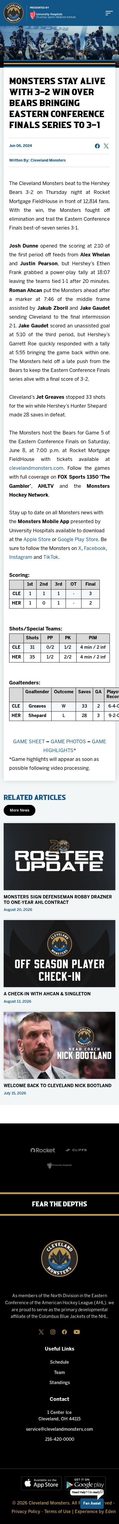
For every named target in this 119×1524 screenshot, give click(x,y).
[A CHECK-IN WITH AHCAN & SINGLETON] (60, 953)
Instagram (20, 557)
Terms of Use (57, 1512)
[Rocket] (43, 1150)
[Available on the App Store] (41, 1483)
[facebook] (64, 1332)
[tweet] (106, 146)
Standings (59, 1383)
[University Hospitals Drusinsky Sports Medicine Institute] (53, 15)
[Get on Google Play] (85, 1483)
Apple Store (37, 539)
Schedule (59, 1363)
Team (59, 1373)
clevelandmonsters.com (36, 468)
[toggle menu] (109, 13)
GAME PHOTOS (68, 742)
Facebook (95, 548)
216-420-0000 (59, 1440)
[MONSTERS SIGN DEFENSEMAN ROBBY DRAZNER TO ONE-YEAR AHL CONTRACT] (60, 856)
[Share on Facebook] (97, 146)
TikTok (50, 557)
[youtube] (76, 1332)
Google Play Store (78, 539)
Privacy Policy (26, 1512)
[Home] (13, 13)
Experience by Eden (95, 1512)
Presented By (39, 8)
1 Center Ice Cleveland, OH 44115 (59, 1416)
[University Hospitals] (59, 1165)
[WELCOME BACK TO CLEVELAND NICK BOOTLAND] (60, 1045)
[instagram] (52, 1332)
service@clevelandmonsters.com (59, 1430)
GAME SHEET (29, 742)
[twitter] (41, 1332)
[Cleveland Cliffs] (76, 1150)
